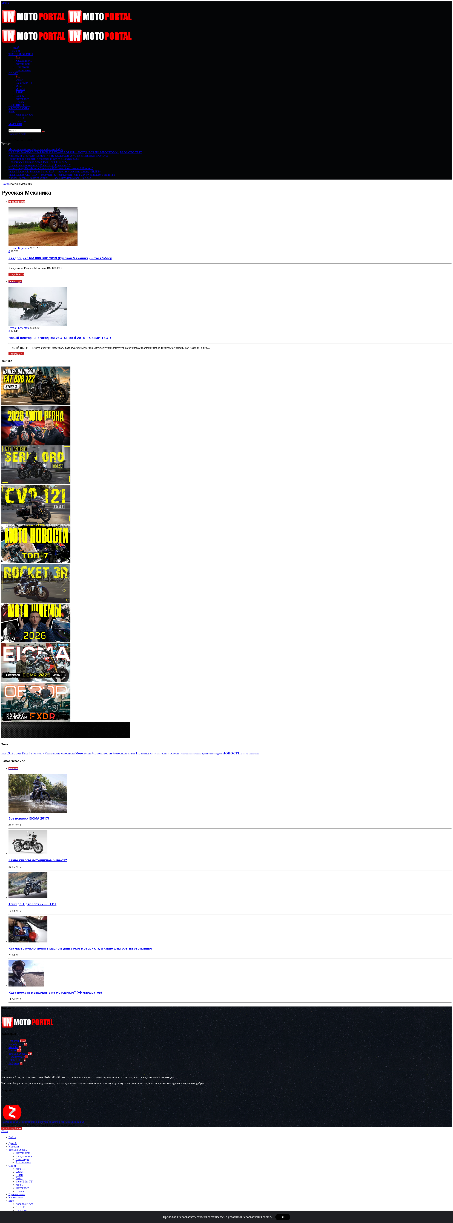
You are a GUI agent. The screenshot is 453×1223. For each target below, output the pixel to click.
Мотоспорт (120, 753)
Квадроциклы (24, 60)
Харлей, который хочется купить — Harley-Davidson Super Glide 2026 (50, 177)
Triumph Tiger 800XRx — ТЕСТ (32, 904)
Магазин (15, 124)
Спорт (13, 73)
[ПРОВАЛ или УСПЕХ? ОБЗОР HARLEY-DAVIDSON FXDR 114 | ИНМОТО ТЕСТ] (35, 720)
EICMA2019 (15, 1060)
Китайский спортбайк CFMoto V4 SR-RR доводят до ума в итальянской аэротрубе (58, 155)
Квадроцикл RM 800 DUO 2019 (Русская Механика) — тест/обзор (60, 258)
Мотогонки (83, 753)
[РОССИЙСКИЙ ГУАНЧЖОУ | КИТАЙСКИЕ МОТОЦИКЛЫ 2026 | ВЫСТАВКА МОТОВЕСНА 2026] (35, 443)
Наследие (21, 121)
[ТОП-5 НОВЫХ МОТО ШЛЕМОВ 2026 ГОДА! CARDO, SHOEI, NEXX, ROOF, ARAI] (35, 641)
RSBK (19, 92)
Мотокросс (22, 98)
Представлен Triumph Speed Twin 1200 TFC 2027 (37, 161)
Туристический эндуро (212, 753)
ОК (283, 1217)
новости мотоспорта (250, 754)
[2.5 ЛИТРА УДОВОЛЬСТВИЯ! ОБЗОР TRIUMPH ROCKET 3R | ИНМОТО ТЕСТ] (35, 601)
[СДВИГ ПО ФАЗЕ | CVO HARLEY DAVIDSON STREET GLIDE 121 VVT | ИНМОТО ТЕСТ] (35, 522)
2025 (11, 753)
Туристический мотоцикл (190, 754)
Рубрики (13, 1063)
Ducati (26, 753)
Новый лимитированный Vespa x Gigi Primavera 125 (39, 165)
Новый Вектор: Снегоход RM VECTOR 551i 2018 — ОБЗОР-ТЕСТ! (59, 338)
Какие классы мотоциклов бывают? (37, 860)
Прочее (20, 101)
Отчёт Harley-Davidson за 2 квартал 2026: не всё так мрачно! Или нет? (50, 168)
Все (18, 57)
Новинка (143, 753)
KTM (33, 753)
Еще (11, 111)
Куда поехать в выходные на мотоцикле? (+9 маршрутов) (55, 992)
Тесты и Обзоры (169, 753)
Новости (15, 51)
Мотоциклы (23, 63)
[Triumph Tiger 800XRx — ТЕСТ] (27, 897)
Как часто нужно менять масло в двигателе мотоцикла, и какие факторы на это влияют (80, 948)
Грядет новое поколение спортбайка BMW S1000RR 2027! (43, 158)
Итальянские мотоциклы (60, 753)
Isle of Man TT (24, 82)
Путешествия (19, 105)
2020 (3, 753)
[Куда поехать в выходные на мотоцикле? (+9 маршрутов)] (26, 985)
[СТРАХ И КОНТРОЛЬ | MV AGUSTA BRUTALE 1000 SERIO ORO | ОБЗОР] (35, 482)
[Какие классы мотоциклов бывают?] (27, 853)
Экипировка (23, 70)
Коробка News (24, 114)
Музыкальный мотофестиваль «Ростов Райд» (35, 149)
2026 (18, 753)
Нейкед (131, 753)
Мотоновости (101, 753)
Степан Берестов (18, 248)
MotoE (19, 86)
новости (231, 752)
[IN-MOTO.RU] (67, 22)
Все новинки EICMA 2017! (28, 818)
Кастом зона (18, 108)
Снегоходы (22, 66)
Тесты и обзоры (20, 54)
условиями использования (245, 1217)
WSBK (20, 95)
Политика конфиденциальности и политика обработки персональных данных (42, 1122)
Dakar (19, 79)
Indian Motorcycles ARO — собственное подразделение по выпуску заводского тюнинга (61, 174)
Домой (5, 183)
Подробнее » (16, 274)
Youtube (13, 1047)
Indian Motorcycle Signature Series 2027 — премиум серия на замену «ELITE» (54, 171)
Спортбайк (154, 754)
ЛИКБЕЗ (21, 117)
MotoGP (20, 89)
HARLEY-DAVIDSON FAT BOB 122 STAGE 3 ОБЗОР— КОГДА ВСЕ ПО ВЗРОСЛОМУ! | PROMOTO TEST (75, 152)
